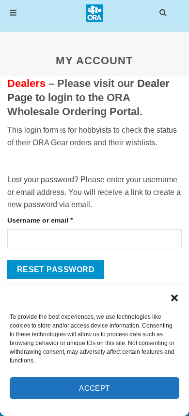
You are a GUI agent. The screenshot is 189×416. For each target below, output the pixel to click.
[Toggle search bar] (163, 12)
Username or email (54, 220)
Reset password (56, 269)
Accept (94, 388)
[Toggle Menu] (13, 13)
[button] (174, 298)
